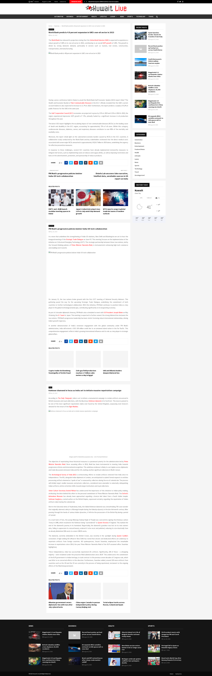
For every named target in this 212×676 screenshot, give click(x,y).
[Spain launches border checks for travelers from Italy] (141, 36)
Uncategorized (140, 175)
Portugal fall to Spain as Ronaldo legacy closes (170, 647)
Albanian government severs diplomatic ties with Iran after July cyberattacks (60, 604)
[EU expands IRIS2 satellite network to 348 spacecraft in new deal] (141, 119)
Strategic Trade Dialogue (74, 239)
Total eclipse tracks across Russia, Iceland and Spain (114, 603)
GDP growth (107, 43)
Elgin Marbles (73, 407)
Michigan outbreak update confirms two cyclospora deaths (131, 661)
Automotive (58, 16)
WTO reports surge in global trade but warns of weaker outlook (114, 211)
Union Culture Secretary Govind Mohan (62, 491)
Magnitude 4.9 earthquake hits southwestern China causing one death (155, 104)
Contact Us (63, 1)
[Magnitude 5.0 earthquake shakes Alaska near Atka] (141, 75)
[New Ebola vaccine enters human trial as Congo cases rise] (114, 649)
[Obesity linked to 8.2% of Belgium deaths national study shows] (114, 635)
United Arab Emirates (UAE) (99, 40)
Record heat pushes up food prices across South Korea (155, 48)
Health (94, 16)
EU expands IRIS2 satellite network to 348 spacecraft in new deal (155, 119)
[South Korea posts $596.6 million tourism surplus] (141, 62)
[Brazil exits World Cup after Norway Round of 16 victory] (154, 661)
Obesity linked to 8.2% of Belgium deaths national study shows (131, 634)
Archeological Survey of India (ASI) (64, 475)
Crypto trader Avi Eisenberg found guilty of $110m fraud (60, 371)
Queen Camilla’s (122, 536)
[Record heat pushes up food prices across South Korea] (141, 49)
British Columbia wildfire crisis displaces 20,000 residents (154, 89)
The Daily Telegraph (65, 398)
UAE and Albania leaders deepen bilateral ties (112, 371)
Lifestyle (103, 16)
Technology (140, 16)
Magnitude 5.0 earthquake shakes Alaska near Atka (155, 74)
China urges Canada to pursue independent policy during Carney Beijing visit (88, 604)
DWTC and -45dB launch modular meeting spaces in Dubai (59, 211)
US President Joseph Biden (113, 312)
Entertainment (82, 16)
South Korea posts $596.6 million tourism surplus (103, 1)
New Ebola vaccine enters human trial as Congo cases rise (131, 648)
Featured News (140, 149)
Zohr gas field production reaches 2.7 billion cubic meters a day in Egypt (86, 372)
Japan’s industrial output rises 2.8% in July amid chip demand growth (88, 211)
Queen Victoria (103, 523)
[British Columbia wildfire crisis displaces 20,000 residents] (141, 89)
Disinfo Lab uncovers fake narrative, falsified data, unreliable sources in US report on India (111, 176)
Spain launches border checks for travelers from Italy (155, 35)
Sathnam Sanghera (55, 499)
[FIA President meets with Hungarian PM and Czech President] (154, 635)
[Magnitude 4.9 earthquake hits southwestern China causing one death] (141, 104)
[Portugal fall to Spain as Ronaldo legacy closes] (154, 649)
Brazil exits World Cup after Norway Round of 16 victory (171, 659)
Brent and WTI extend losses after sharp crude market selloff (92, 660)
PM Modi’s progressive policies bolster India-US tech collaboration (65, 174)
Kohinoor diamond (95, 401)
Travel (151, 16)
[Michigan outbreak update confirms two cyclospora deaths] (114, 662)
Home (56, 1)
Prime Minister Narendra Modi (81, 245)
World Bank (56, 40)
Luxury (112, 16)
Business (70, 16)
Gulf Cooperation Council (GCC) (62, 113)
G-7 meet (61, 315)
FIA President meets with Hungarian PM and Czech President (171, 634)
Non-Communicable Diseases (81, 103)
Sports (130, 16)
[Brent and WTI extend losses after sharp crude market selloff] (74, 661)
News (122, 16)
